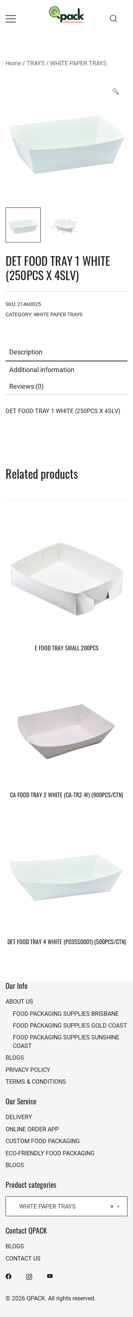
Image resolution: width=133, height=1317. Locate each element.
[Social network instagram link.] (29, 1275)
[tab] (66, 352)
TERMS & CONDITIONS (36, 1081)
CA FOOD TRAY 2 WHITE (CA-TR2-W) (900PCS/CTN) (66, 794)
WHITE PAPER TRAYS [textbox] (64, 1206)
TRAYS (36, 63)
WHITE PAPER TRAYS (78, 63)
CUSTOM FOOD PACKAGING (43, 1141)
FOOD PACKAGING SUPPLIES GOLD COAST (70, 1025)
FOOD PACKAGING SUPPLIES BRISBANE (66, 1013)
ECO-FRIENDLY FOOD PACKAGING (50, 1153)
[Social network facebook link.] (8, 1275)
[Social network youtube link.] (50, 1275)
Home (13, 63)
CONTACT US (23, 1258)
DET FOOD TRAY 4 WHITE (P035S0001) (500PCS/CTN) (66, 941)
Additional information (41, 369)
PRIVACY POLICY (28, 1069)
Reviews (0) (26, 386)
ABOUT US (19, 1001)
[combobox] (66, 1206)
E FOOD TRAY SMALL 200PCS (67, 647)
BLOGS (15, 1057)
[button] (115, 91)
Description (25, 351)
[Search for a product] (113, 18)
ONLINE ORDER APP (32, 1129)
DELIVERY (19, 1117)
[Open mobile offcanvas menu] (11, 18)
